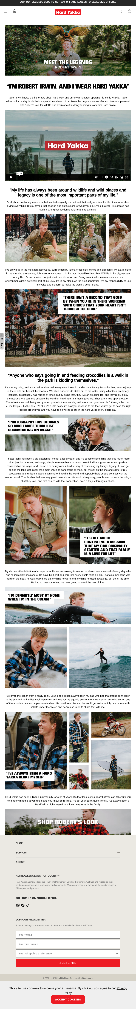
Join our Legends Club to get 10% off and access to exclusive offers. (68, 2)
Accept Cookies (68, 999)
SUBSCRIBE (68, 962)
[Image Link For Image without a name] (68, 821)
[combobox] (67, 953)
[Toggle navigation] (5, 11)
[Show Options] (117, 953)
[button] (120, 11)
